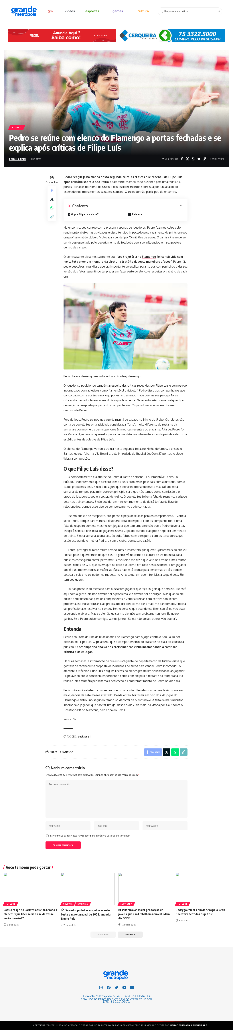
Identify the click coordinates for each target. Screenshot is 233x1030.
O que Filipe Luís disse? (85, 214)
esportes (92, 11)
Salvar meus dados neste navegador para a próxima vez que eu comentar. (90, 835)
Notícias (83, 904)
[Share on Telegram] (198, 159)
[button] (130, 935)
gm (50, 11)
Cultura (68, 904)
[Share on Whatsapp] (193, 159)
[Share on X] (187, 159)
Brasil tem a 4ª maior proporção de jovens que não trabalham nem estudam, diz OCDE (144, 914)
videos (70, 11)
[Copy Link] (204, 159)
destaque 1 (84, 736)
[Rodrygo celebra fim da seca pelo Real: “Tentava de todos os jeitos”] (202, 889)
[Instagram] (101, 987)
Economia (126, 904)
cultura (143, 11)
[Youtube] (124, 987)
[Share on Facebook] (181, 159)
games (117, 11)
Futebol (17, 127)
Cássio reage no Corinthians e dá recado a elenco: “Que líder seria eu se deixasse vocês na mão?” (30, 914)
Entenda (137, 214)
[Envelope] (132, 987)
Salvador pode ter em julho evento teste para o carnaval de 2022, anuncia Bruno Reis (85, 914)
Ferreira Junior (17, 158)
